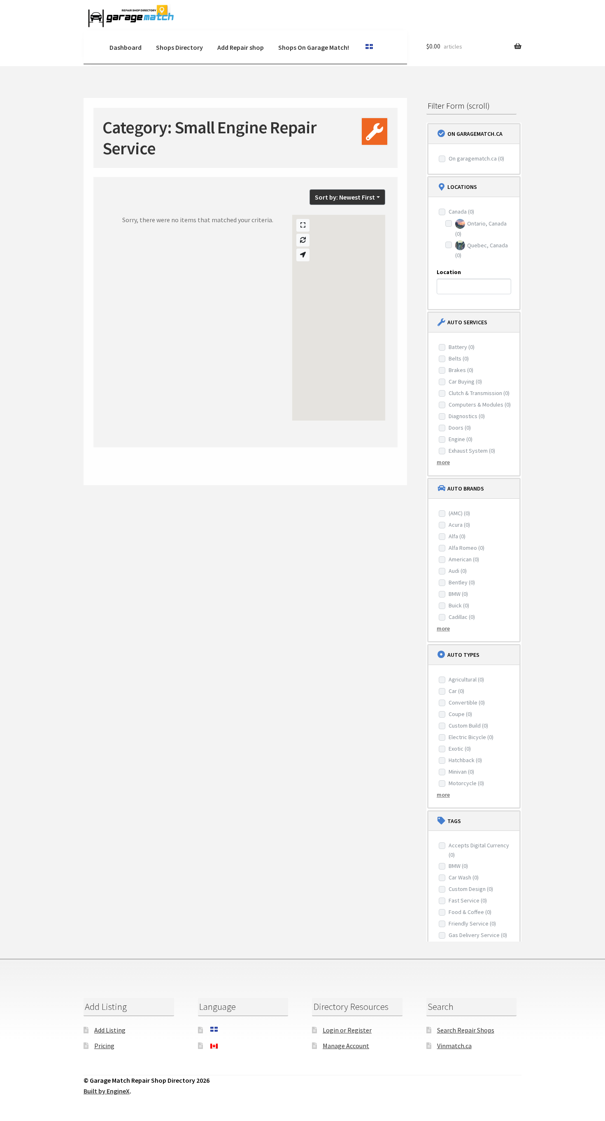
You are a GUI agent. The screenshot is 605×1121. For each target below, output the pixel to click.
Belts (459, 358)
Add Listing (110, 1030)
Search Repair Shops (465, 1030)
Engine (460, 439)
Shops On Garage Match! (313, 47)
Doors (460, 427)
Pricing (104, 1046)
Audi (458, 570)
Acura (459, 524)
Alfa (457, 536)
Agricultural (466, 679)
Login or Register (347, 1030)
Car (456, 691)
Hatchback (465, 760)
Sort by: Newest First (345, 197)
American (464, 559)
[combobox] (474, 286)
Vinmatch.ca (454, 1046)
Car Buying (465, 381)
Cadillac (462, 617)
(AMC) (459, 513)
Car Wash (464, 877)
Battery (462, 347)
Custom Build (468, 725)
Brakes (461, 370)
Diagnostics (467, 416)
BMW (458, 594)
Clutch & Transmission (479, 393)
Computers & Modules (480, 404)
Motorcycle (466, 783)
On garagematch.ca (476, 158)
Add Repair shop (240, 47)
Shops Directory (179, 47)
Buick (459, 605)
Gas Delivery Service (478, 935)
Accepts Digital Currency (479, 850)
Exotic (460, 748)
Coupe (460, 714)
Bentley (462, 582)
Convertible (467, 702)
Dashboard (125, 47)
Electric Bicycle (471, 737)
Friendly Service (472, 923)
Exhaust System (472, 450)
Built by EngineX (107, 1091)
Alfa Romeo (466, 547)
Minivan (461, 771)
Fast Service (468, 900)
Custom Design (471, 889)
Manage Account (346, 1046)
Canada (461, 211)
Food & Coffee (470, 912)
